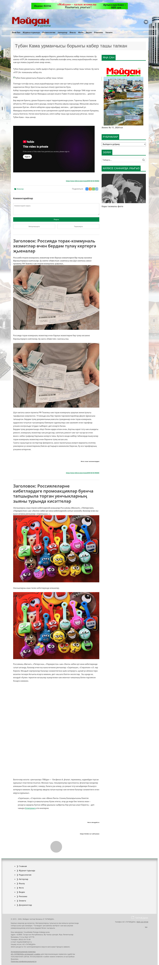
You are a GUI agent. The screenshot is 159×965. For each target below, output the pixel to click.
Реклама (98, 32)
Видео (89, 32)
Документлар (25, 905)
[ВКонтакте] (87, 189)
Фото (80, 32)
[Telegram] (96, 189)
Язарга (56, 219)
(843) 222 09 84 (142, 922)
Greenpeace (30, 808)
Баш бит (16, 32)
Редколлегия (48, 32)
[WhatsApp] (93, 189)
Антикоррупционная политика (23, 952)
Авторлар (62, 32)
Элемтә (109, 32)
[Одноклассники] (90, 189)
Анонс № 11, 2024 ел (112, 127)
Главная (23, 866)
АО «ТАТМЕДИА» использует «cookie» (26, 954)
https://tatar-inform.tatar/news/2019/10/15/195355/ (82, 181)
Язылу (73, 32)
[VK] (146, 22)
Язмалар (20, 189)
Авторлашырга (34, 226)
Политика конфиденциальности (23, 961)
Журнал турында (31, 32)
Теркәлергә (78, 226)
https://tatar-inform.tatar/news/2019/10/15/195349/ (82, 473)
